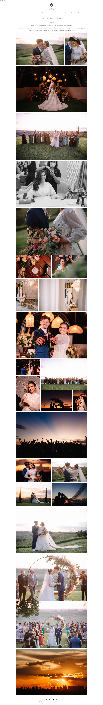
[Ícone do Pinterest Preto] (56, 699)
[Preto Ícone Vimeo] (53, 699)
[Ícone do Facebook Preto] (49, 699)
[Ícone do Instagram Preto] (46, 699)
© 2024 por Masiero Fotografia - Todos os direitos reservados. (51, 702)
